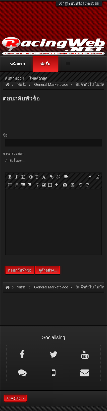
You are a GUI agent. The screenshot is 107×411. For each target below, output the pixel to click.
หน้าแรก (17, 64)
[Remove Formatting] (90, 177)
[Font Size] (37, 177)
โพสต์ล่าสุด (38, 78)
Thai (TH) (13, 398)
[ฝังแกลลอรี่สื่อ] (65, 185)
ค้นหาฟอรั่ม (14, 78)
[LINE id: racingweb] (22, 372)
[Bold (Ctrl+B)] (10, 177)
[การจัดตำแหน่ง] (66, 177)
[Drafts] (73, 185)
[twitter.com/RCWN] (53, 354)
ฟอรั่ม (45, 64)
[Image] (44, 185)
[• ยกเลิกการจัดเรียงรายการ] (10, 185)
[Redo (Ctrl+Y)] (87, 185)
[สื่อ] (50, 185)
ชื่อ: (5, 135)
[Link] (52, 177)
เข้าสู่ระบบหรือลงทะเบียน (79, 3)
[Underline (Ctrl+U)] (23, 177)
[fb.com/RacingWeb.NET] (22, 354)
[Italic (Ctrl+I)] (16, 177)
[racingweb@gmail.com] (84, 372)
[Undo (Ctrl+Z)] (81, 185)
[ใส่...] (57, 185)
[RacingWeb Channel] (84, 354)
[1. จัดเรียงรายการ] (16, 185)
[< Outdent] (23, 185)
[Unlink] (58, 177)
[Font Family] (44, 177)
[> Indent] (29, 185)
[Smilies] (37, 185)
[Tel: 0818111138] (53, 372)
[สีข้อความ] (31, 177)
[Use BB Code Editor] (98, 177)
